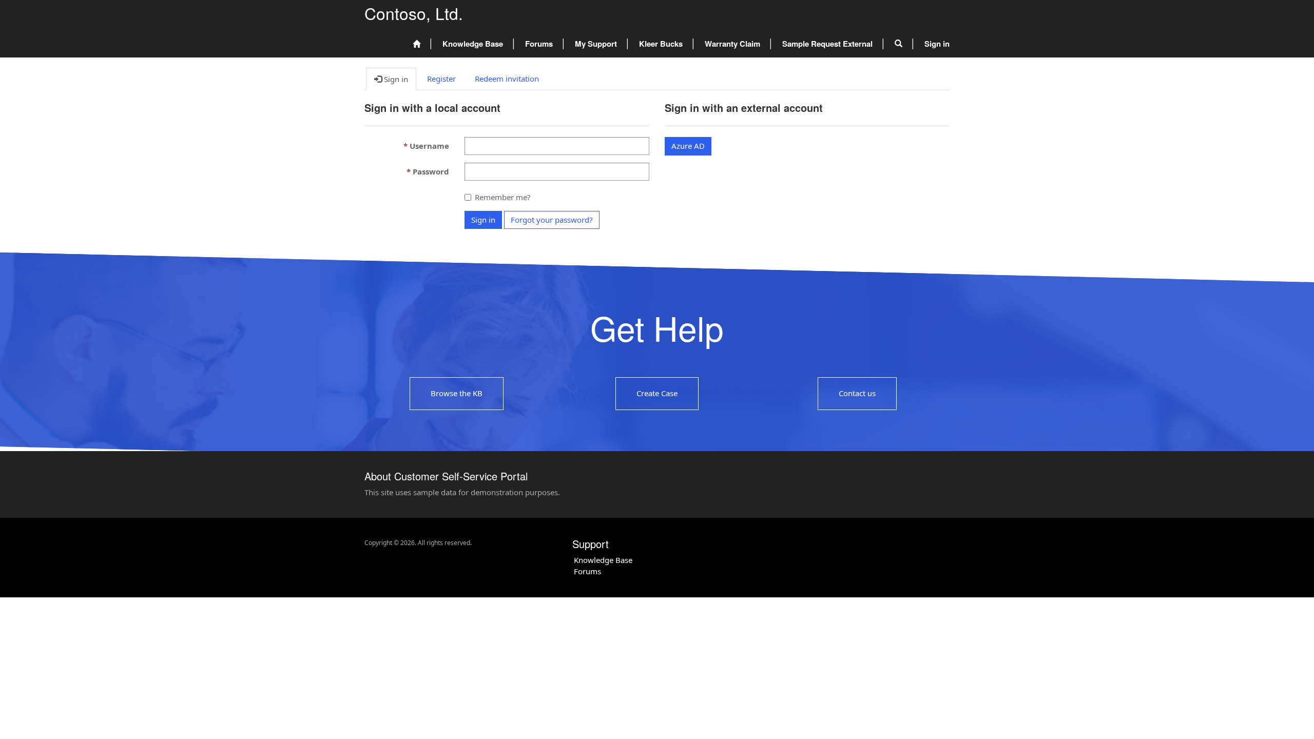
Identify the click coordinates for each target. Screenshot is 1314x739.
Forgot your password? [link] (552, 220)
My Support (596, 43)
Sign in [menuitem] (937, 43)
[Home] (416, 44)
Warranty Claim (732, 43)
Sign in (483, 220)
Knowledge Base (472, 43)
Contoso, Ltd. (413, 13)
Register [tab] (441, 78)
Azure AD (688, 146)
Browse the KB (456, 393)
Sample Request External (827, 43)
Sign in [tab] (395, 79)
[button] (898, 44)
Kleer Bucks (661, 43)
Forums (539, 43)
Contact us (857, 393)
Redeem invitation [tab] (507, 78)
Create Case (657, 393)
